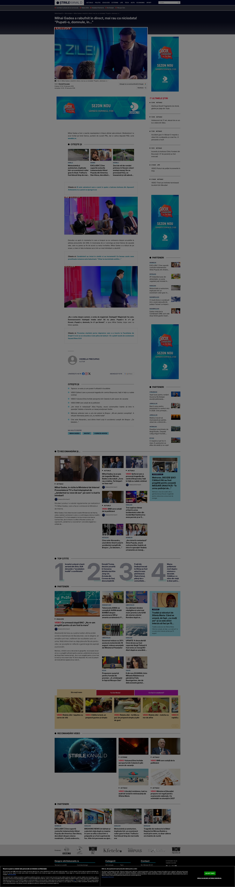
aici (75, 880)
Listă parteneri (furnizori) (108, 877)
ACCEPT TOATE (209, 873)
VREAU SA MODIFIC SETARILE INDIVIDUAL (209, 878)
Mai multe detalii (12, 874)
